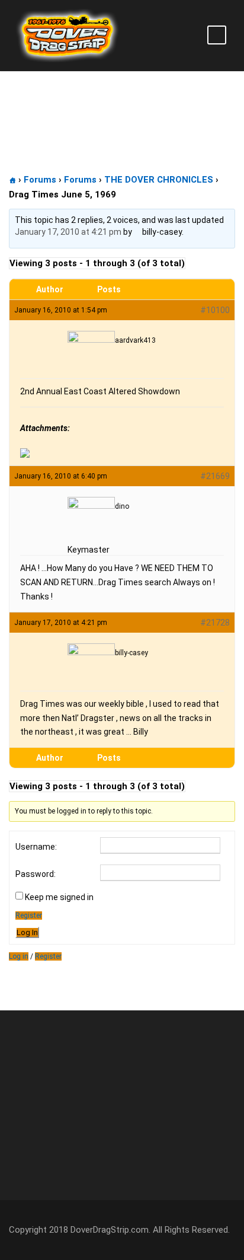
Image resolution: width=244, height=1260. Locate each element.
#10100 (215, 310)
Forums (40, 179)
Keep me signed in (59, 897)
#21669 (215, 476)
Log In (27, 932)
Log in (18, 956)
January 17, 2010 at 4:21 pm (68, 232)
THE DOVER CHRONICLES (158, 179)
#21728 (215, 622)
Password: (35, 874)
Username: (36, 846)
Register (28, 915)
